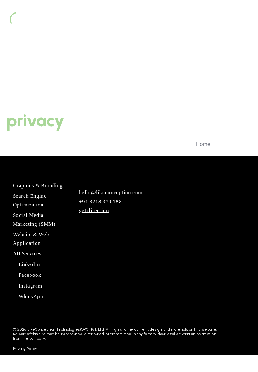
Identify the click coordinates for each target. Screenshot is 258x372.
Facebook (29, 275)
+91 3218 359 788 (99, 202)
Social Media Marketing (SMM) (34, 219)
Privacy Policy (25, 348)
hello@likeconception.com (109, 192)
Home (203, 144)
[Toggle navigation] (236, 20)
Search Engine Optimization (30, 200)
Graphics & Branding (38, 186)
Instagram (29, 286)
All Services (27, 254)
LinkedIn (28, 264)
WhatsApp (30, 296)
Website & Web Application (31, 238)
